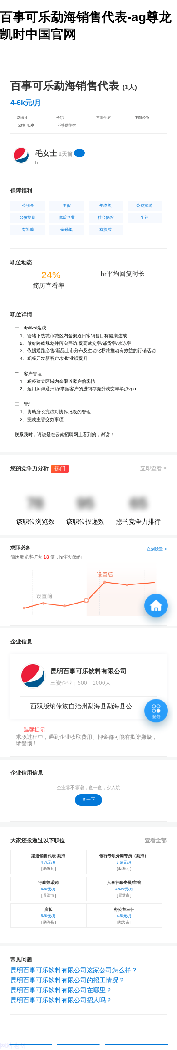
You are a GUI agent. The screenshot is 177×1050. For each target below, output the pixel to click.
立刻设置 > (157, 549)
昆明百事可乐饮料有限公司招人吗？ (61, 1000)
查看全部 (156, 840)
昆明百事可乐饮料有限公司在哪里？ (61, 990)
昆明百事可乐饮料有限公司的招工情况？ (67, 980)
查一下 (88, 799)
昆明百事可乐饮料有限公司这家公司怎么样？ (74, 970)
